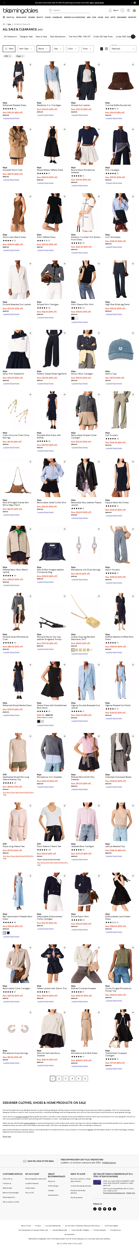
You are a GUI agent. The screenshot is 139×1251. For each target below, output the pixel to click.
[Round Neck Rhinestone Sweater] (86, 145)
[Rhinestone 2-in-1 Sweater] (52, 752)
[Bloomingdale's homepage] (4, 24)
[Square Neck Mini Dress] (120, 477)
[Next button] (133, 36)
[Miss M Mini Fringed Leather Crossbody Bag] (52, 545)
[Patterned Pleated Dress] (18, 80)
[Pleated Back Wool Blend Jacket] (18, 545)
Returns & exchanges (11, 1193)
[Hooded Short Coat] (18, 145)
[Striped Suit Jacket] (86, 80)
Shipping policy (9, 1197)
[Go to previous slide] (4, 2)
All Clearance (10, 37)
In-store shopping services (81, 1186)
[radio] (73, 318)
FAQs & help (7, 1188)
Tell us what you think (11, 1202)
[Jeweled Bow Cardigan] (86, 821)
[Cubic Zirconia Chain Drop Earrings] (18, 410)
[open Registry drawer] (128, 10)
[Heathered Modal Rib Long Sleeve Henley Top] (18, 752)
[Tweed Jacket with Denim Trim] (52, 963)
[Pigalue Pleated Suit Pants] (120, 680)
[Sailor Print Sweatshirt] (18, 349)
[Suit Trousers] (120, 410)
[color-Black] (38, 721)
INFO (92, 3)
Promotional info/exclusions (114, 1193)
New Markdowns (58, 37)
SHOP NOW (99, 3)
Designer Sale (26, 37)
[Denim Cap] (120, 349)
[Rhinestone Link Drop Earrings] (86, 545)
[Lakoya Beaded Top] (120, 821)
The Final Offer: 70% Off (79, 37)
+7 (91, 650)
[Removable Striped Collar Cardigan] (86, 410)
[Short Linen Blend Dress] (18, 212)
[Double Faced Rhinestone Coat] (18, 612)
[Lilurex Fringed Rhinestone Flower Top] (120, 963)
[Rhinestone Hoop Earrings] (18, 1028)
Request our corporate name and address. (93, 1239)
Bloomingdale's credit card (35, 1179)
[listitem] (69, 2)
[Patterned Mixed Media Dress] (18, 680)
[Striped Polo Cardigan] (52, 279)
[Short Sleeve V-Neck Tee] (52, 821)
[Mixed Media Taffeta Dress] (52, 145)
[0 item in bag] (134, 10)
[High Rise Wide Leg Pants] (120, 279)
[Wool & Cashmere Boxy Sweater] (52, 1028)
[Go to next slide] (131, 2)
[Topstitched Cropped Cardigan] (120, 1028)
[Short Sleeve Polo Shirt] (86, 279)
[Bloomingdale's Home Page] (20, 11)
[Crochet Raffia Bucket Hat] (120, 80)
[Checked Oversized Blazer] (120, 752)
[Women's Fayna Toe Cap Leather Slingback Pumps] (52, 612)
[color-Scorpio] (84, 650)
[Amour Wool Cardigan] (86, 349)
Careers (51, 1190)
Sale (9, 24)
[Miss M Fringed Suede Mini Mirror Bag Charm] (18, 477)
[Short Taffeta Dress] (52, 212)
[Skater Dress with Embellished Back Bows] (52, 680)
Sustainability (53, 1195)
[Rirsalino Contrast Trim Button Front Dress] (86, 212)
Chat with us (7, 1179)
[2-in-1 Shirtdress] (120, 212)
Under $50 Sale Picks (103, 37)
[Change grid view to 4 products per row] (101, 49)
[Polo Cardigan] (120, 145)
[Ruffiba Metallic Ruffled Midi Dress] (120, 612)
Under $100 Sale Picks (126, 37)
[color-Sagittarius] (88, 650)
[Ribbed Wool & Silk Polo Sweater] (86, 752)
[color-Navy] (73, 318)
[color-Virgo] (76, 650)
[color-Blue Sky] (42, 721)
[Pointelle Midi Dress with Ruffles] (52, 410)
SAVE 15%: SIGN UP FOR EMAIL (40, 1161)
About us (51, 1181)
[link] (18, 110)
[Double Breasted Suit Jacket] (18, 279)
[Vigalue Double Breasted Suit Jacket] (86, 680)
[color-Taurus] (80, 650)
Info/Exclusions (109, 1163)
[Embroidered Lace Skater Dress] (120, 892)
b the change (53, 1186)
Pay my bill (29, 1193)
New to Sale (41, 37)
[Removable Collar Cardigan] (18, 963)
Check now (130, 1193)
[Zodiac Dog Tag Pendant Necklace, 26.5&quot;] (86, 612)
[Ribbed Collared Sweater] (86, 963)
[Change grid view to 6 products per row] (106, 48)
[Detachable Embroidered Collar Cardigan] (52, 892)
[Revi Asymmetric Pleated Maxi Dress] (18, 892)
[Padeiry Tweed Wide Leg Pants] (52, 349)
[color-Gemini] (73, 650)
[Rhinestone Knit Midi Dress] (86, 1028)
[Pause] (134, 2)
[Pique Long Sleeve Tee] (18, 821)
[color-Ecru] (76, 318)
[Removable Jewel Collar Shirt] (52, 477)
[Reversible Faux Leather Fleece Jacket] (86, 477)
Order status (30, 1188)
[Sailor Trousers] (120, 545)
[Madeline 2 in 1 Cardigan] (52, 80)
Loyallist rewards (32, 1183)
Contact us (7, 1183)
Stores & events (77, 1197)
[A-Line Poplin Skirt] (86, 892)
